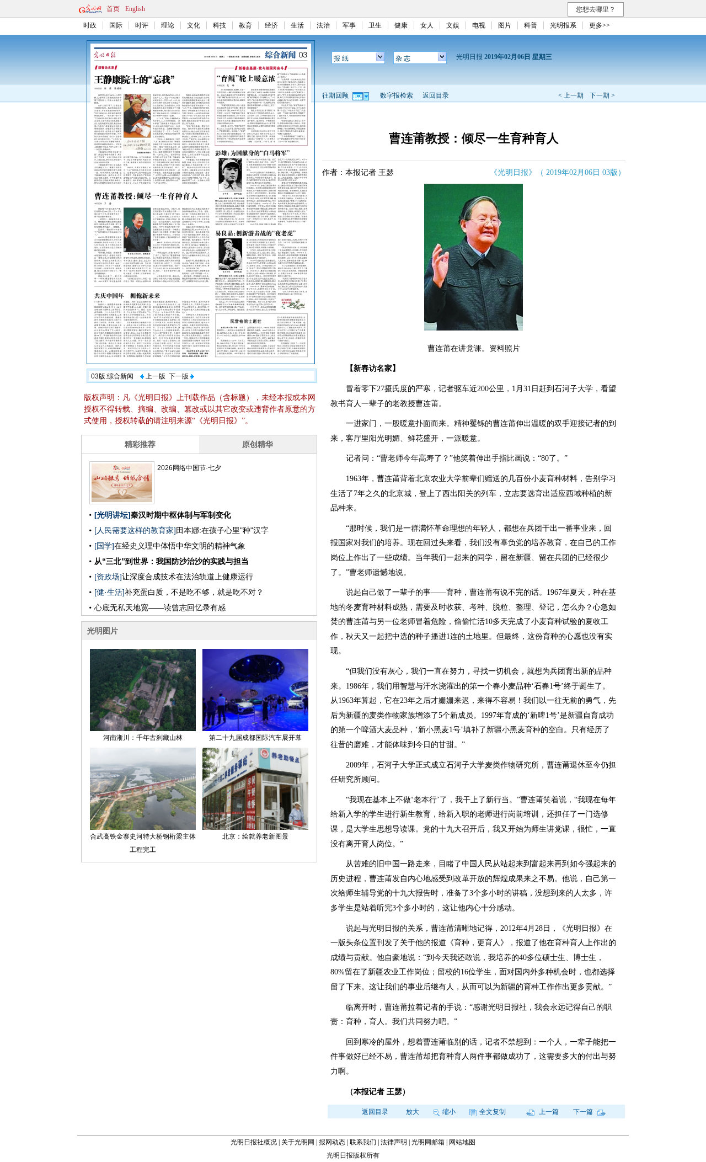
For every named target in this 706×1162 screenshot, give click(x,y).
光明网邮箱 (428, 1142)
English (135, 9)
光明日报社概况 (254, 1142)
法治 (323, 25)
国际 (115, 25)
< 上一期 (571, 95)
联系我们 (363, 1142)
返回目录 (435, 95)
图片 (504, 25)
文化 (193, 25)
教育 (245, 25)
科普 (530, 25)
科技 (219, 25)
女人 (427, 25)
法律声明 (394, 1142)
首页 (113, 9)
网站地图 (462, 1142)
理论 (167, 25)
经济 (271, 25)
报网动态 (332, 1142)
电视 (478, 25)
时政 (90, 25)
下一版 (179, 376)
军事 (349, 25)
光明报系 (563, 25)
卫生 (375, 25)
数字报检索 (396, 95)
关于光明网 (297, 1142)
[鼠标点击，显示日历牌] (361, 95)
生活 (297, 25)
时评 (141, 25)
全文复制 (492, 1112)
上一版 (154, 376)
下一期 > (602, 95)
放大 (412, 1112)
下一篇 (584, 1112)
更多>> (599, 25)
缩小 (449, 1112)
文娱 (452, 25)
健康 (401, 25)
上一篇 (548, 1112)
